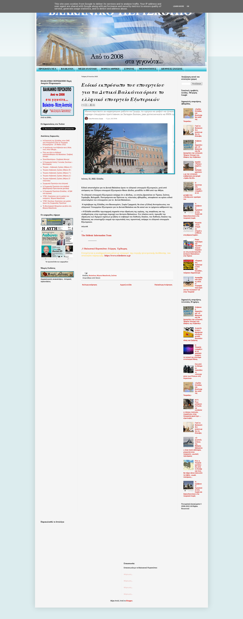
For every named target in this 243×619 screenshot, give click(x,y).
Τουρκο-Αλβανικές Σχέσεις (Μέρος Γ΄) (57, 173)
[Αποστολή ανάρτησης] (85, 273)
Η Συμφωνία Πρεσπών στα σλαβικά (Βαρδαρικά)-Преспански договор (56, 187)
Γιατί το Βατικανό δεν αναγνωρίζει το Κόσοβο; (198, 131)
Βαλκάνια (92, 275)
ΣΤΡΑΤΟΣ (129, 69)
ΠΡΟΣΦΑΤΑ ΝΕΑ (47, 69)
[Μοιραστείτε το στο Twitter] (88, 105)
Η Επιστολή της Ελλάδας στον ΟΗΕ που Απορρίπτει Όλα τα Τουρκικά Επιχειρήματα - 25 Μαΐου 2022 (56, 143)
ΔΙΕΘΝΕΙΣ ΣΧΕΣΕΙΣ (171, 69)
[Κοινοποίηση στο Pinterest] (93, 105)
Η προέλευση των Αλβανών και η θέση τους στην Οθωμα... (57, 149)
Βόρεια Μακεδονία (103, 275)
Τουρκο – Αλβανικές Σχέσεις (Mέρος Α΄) (57, 167)
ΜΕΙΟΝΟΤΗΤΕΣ (147, 69)
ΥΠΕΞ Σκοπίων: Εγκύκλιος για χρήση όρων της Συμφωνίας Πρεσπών (57, 202)
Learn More (178, 6)
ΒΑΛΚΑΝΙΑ (67, 69)
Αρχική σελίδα (125, 285)
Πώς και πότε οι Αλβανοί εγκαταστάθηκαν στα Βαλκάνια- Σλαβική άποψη (58, 155)
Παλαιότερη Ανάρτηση (163, 285)
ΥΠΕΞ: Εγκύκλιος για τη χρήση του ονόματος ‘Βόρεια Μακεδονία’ (56, 197)
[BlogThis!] (85, 105)
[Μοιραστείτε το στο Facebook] (91, 105)
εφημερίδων (64, 262)
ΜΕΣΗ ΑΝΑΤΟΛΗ (87, 69)
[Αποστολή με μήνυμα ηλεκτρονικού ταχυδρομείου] (82, 105)
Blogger (129, 601)
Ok (188, 6)
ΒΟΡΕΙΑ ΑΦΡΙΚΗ (110, 69)
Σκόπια (114, 275)
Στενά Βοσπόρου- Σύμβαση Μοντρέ (56, 159)
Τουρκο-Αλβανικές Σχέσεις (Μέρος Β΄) (57, 170)
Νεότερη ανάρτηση (89, 285)
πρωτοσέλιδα (52, 262)
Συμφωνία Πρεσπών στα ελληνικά (55, 184)
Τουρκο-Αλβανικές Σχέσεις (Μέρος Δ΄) (57, 176)
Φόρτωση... (128, 574)
